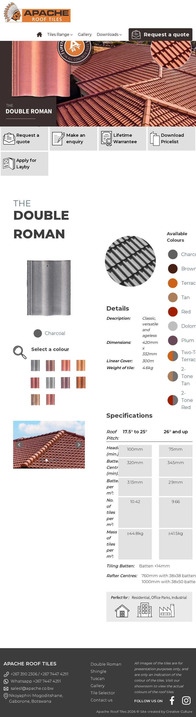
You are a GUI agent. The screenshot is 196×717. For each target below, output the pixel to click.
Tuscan (98, 678)
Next (78, 445)
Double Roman (106, 664)
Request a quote (165, 35)
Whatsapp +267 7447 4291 (36, 681)
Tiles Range (58, 34)
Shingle (98, 671)
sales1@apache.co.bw (32, 688)
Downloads (108, 34)
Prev (19, 445)
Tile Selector (103, 693)
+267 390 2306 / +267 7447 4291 (39, 674)
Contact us (101, 700)
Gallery (85, 34)
